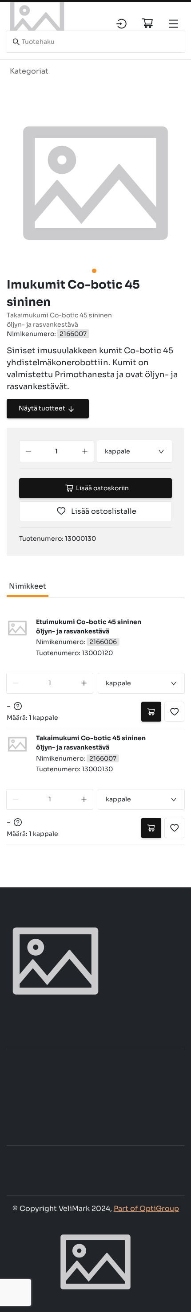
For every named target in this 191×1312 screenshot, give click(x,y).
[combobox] (134, 451)
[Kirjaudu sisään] (121, 24)
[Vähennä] (28, 451)
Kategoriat (29, 71)
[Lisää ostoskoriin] (151, 712)
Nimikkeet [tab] (27, 586)
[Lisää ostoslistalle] (174, 712)
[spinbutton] (56, 451)
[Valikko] (173, 24)
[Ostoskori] (147, 23)
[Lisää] (85, 451)
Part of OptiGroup (146, 1208)
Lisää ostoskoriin (102, 488)
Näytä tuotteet (42, 408)
